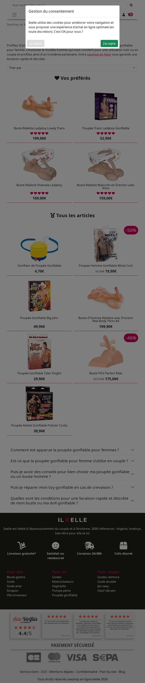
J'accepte (109, 43)
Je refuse (35, 43)
